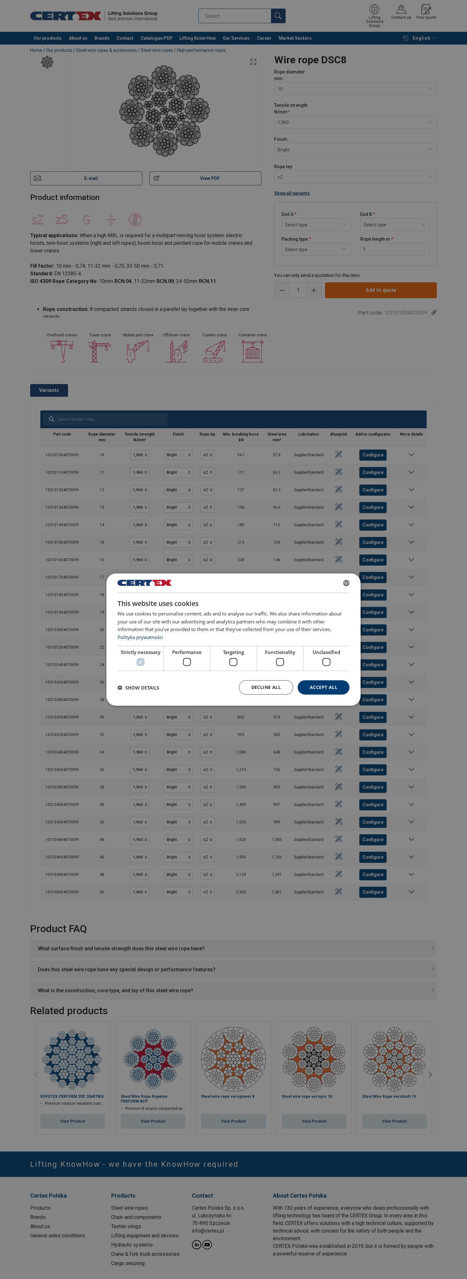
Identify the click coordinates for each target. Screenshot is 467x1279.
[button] (138, 687)
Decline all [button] (266, 687)
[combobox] (346, 583)
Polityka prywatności (140, 637)
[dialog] (233, 639)
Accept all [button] (323, 687)
